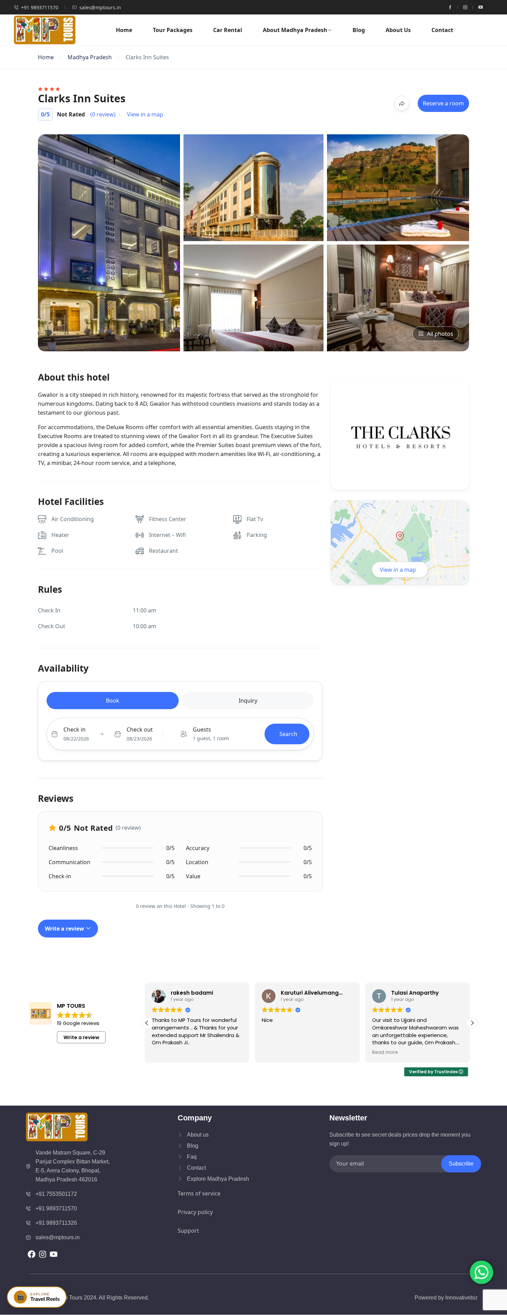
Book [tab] (112, 700)
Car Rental (227, 30)
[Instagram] (42, 1254)
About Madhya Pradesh (295, 30)
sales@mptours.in (100, 7)
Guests (202, 729)
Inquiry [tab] (248, 700)
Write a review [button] (81, 1037)
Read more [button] (277, 1052)
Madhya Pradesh (90, 57)
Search (288, 734)
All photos (440, 334)
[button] (472, 1023)
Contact (442, 30)
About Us (398, 30)
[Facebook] (31, 1254)
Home (124, 30)
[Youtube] (53, 1254)
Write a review (65, 928)
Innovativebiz (461, 1298)
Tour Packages (172, 30)
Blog (358, 30)
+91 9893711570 (39, 7)
